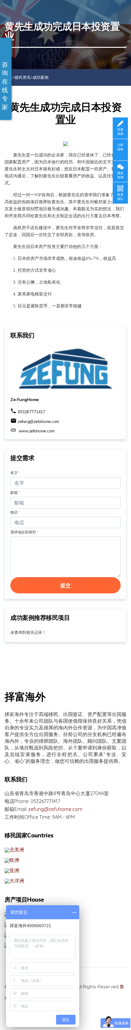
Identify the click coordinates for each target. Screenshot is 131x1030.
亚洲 (14, 870)
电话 (15, 512)
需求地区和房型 (24, 532)
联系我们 (120, 197)
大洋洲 (16, 881)
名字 (15, 472)
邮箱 (15, 492)
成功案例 (40, 77)
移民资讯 (22, 77)
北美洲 (16, 850)
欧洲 (14, 860)
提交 (65, 585)
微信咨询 (120, 175)
